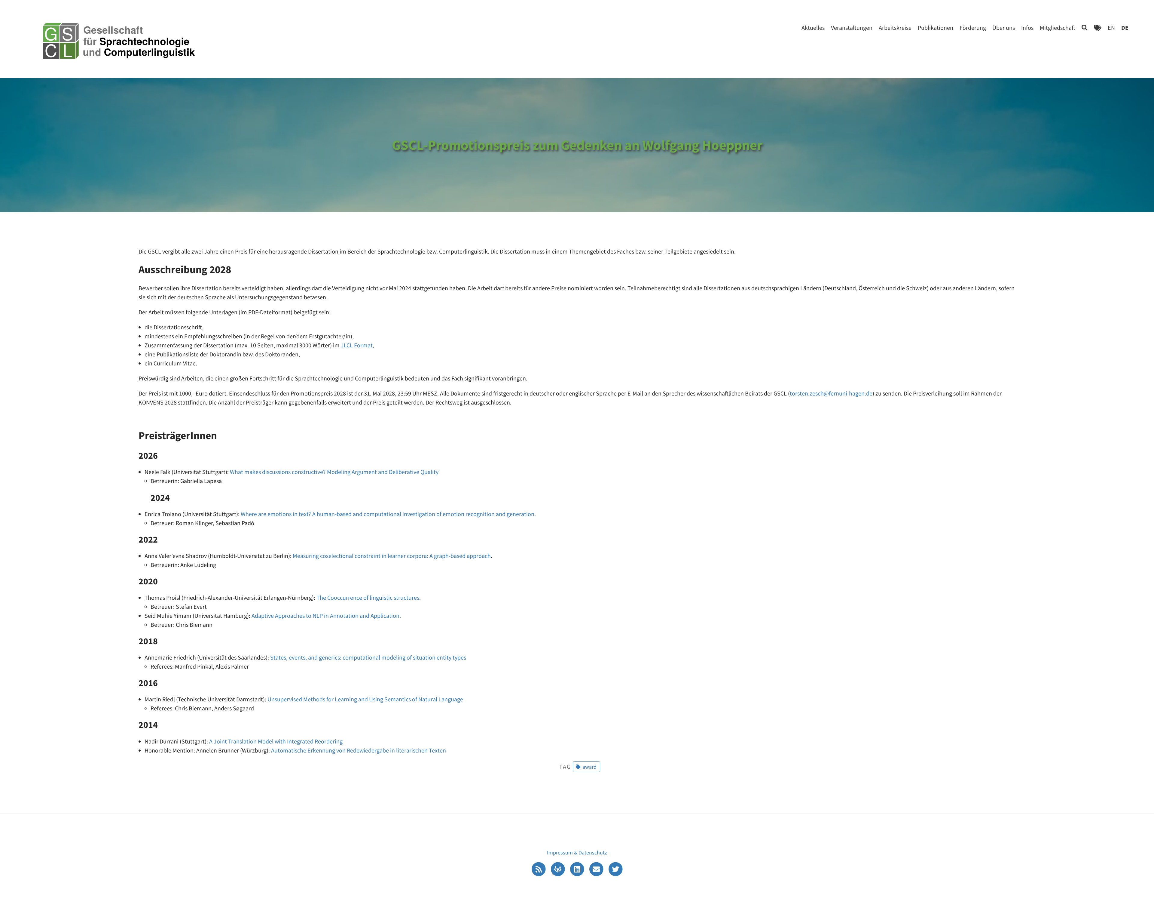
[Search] (1085, 27)
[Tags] (1097, 27)
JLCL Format (357, 345)
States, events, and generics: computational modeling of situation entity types (368, 657)
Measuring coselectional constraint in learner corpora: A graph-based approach (392, 555)
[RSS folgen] (539, 868)
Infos (1027, 27)
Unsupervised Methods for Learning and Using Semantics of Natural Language (365, 699)
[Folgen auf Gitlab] (558, 868)
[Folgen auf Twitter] (615, 868)
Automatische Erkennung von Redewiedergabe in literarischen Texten (358, 750)
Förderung (973, 27)
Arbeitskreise (895, 27)
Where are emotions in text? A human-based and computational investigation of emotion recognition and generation (387, 514)
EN (1111, 27)
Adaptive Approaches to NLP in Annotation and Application (325, 615)
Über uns (1003, 27)
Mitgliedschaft (1057, 27)
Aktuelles (813, 27)
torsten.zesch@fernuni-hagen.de (831, 393)
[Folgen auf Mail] (596, 868)
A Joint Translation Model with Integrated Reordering (276, 741)
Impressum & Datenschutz (577, 852)
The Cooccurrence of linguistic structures (367, 597)
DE (1124, 27)
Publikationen (935, 27)
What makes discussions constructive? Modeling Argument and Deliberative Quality (334, 472)
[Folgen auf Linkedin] (577, 868)
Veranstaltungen (851, 27)
